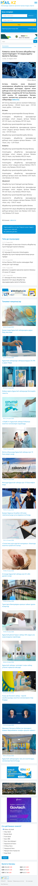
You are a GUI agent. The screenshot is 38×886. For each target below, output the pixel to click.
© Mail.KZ (3, 881)
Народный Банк (9, 848)
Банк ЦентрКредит (10, 841)
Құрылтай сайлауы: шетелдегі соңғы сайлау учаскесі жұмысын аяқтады (17, 664)
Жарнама (10, 881)
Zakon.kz (15, 100)
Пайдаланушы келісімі (18, 881)
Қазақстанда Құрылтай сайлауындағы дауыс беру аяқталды (17, 329)
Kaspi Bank (7, 853)
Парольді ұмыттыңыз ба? (10, 28)
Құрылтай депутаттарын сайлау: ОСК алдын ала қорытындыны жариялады (18, 634)
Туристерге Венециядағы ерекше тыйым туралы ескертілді (18, 603)
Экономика (5, 46)
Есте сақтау (32, 28)
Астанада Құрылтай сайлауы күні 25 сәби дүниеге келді (16, 573)
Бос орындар (29, 881)
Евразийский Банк (10, 843)
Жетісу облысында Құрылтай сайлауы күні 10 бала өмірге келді (17, 451)
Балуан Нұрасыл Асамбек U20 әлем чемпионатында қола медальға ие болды (16, 512)
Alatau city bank (9, 829)
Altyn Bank (7, 832)
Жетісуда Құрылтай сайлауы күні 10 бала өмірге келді (18, 482)
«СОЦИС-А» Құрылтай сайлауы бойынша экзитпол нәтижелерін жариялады (16, 421)
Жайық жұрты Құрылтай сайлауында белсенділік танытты (19, 390)
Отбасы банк (8, 846)
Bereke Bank (8, 834)
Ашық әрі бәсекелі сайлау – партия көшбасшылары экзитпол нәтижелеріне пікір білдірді (17, 696)
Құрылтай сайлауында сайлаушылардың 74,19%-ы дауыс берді (19, 360)
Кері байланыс (4, 884)
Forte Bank (7, 836)
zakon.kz (13, 220)
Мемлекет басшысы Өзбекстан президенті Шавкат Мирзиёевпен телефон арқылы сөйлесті (18, 727)
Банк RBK (7, 839)
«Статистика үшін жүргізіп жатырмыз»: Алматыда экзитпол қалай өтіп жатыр (19, 543)
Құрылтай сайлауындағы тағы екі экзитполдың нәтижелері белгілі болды (18, 758)
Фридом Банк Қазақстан (12, 851)
